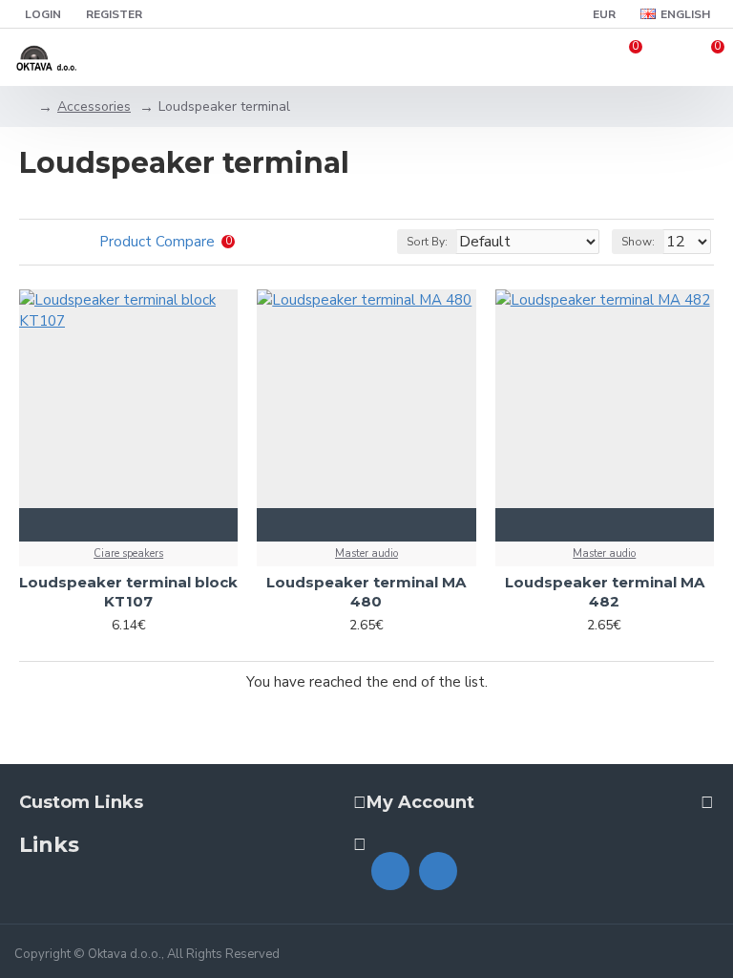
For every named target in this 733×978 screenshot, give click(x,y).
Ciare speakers (128, 553)
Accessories (94, 106)
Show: (638, 241)
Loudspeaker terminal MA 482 (604, 591)
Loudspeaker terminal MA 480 (366, 591)
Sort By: (427, 241)
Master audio (366, 553)
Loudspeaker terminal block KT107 (128, 591)
